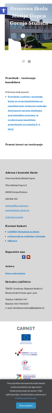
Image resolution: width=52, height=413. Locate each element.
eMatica (12, 241)
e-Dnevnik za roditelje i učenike (26, 236)
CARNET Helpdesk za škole (23, 231)
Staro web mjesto (15, 273)
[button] (3, 10)
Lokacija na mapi (14, 217)
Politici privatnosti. (26, 398)
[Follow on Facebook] (24, 257)
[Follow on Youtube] (28, 257)
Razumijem (26, 405)
